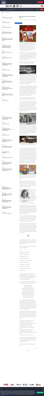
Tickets (42, 9)
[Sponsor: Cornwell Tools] (38, 384)
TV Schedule (18, 9)
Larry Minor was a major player (7, 213)
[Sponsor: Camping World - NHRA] (12, 384)
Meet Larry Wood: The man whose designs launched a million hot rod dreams (7, 39)
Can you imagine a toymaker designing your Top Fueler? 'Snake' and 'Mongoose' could (6, 46)
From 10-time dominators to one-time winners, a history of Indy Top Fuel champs (7, 169)
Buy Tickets (40, 2)
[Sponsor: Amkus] (18, 384)
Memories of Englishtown (6, 22)
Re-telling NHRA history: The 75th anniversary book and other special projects (7, 141)
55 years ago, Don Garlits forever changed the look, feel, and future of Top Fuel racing (7, 75)
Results (12, 9)
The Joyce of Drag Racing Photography (6, 152)
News (6, 9)
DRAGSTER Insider (18, 23)
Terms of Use (2, 395)
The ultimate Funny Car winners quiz (7, 58)
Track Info (23, 9)
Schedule (10, 9)
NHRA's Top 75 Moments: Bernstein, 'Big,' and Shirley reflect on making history (7, 88)
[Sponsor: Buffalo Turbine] (31, 384)
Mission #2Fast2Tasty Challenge (29, 9)
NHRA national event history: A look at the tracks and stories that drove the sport (7, 201)
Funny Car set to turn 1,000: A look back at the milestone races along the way (7, 95)
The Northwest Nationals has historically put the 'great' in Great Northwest (6, 207)
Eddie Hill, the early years (6, 69)
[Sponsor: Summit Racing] (5, 384)
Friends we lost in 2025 (5, 135)
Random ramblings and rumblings (7, 17)
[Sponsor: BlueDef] (25, 384)
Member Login (37, 9)
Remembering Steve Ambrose (6, 27)
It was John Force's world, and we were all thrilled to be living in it (7, 147)
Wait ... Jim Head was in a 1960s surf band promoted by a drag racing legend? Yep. (7, 118)
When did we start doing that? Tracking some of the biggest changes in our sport (7, 163)
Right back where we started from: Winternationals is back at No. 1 (7, 33)
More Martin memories (5, 123)
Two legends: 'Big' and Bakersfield (7, 157)
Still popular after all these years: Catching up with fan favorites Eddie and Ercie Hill (7, 64)
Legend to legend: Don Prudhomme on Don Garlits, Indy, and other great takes (7, 188)
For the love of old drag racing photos (6, 52)
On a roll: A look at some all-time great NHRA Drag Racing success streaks (7, 82)
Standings (15, 9)
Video (8, 9)
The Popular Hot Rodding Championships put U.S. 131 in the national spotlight (7, 129)
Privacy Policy (12, 394)
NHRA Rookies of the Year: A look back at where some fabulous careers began (7, 194)
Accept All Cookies (40, 392)
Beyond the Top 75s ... (5, 100)
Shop (24, 9)
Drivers (20, 9)
